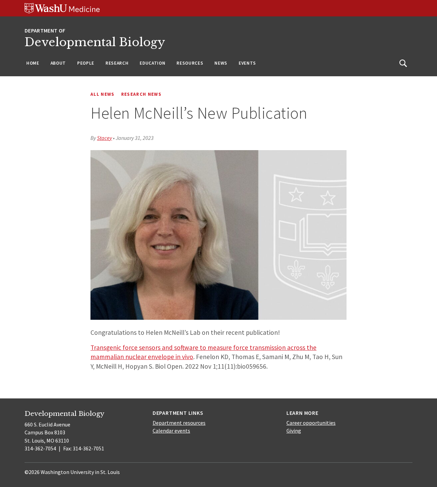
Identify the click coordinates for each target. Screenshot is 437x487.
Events (247, 63)
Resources (190, 63)
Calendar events (171, 430)
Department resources (179, 422)
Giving (293, 430)
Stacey (104, 137)
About (58, 63)
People (85, 63)
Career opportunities (311, 422)
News (220, 63)
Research (116, 63)
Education (152, 63)
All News (102, 94)
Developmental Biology (95, 42)
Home (32, 63)
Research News (141, 94)
